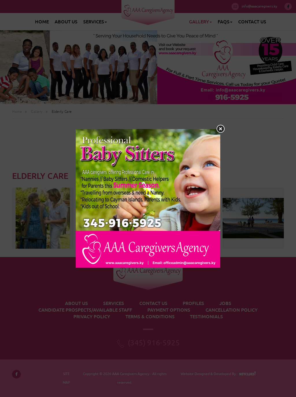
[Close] (220, 129)
